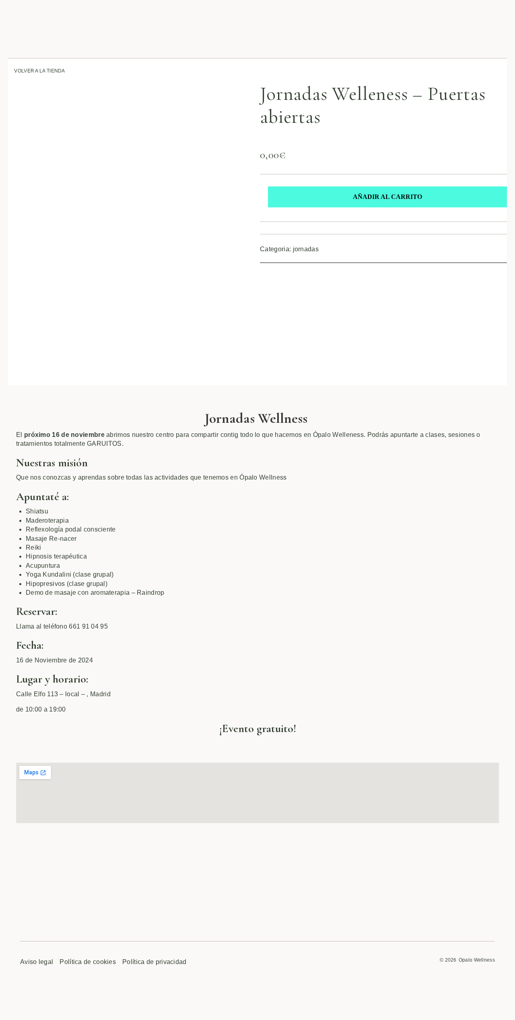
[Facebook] (265, 274)
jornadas (306, 249)
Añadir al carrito (387, 196)
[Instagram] (291, 274)
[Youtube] (318, 274)
